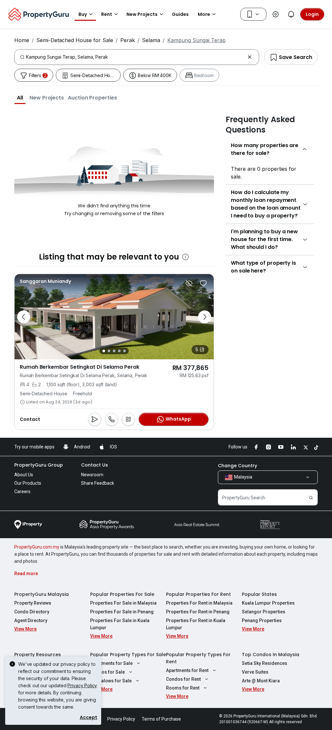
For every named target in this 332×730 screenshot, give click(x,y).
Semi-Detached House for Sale (74, 40)
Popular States (259, 594)
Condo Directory (31, 611)
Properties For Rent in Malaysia (199, 603)
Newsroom (92, 474)
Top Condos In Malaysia (270, 654)
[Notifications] (291, 14)
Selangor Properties (263, 611)
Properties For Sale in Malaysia (123, 603)
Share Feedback (97, 483)
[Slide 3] (114, 351)
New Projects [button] (142, 14)
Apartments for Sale (111, 663)
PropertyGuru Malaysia (41, 594)
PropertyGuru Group (38, 465)
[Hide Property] (189, 283)
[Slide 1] (103, 351)
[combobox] (135, 57)
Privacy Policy (82, 685)
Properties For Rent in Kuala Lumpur (195, 624)
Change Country (237, 465)
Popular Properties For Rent (198, 594)
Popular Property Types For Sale (128, 654)
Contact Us (94, 465)
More (204, 14)
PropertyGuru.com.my (36, 547)
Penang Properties (262, 620)
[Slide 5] (124, 351)
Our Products (27, 483)
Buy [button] (82, 14)
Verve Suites (255, 672)
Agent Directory (30, 620)
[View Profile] (45, 281)
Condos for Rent (183, 679)
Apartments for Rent (187, 670)
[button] (20, 97)
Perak (127, 40)
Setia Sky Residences (264, 663)
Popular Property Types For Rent (198, 658)
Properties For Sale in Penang (122, 611)
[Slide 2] (109, 351)
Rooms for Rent (182, 687)
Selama (151, 40)
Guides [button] (180, 14)
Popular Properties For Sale (122, 594)
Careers (22, 491)
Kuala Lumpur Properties (268, 603)
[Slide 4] (119, 351)
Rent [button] (106, 14)
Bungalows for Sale (111, 680)
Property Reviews (32, 603)
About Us (23, 474)
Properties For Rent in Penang (198, 611)
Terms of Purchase (161, 719)
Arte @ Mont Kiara (261, 680)
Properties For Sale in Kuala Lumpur (119, 624)
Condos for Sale (107, 672)
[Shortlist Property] (203, 283)
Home (21, 40)
